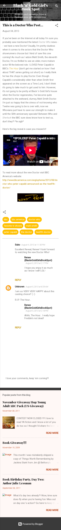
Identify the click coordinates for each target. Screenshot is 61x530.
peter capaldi (10, 232)
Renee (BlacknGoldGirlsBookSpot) (38, 259)
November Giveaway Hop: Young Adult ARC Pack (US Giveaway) (24, 404)
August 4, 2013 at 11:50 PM (33, 245)
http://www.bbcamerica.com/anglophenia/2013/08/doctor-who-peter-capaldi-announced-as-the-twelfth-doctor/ (30, 184)
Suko (17, 244)
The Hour (13, 68)
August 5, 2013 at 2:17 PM (37, 263)
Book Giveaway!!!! (14, 443)
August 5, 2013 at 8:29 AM (37, 286)
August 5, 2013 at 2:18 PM (37, 311)
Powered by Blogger (32, 524)
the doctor (26, 232)
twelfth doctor (43, 232)
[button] (56, 25)
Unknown (19, 286)
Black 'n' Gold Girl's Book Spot (30, 7)
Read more (52, 433)
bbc (6, 219)
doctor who (34, 219)
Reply (18, 280)
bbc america (18, 219)
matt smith (31, 225)
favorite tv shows (13, 225)
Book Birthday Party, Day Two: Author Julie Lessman (23, 481)
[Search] (56, 6)
